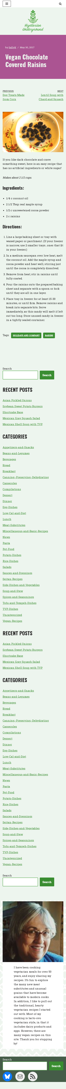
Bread (6, 465)
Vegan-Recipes (12, 621)
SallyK (12, 47)
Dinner (7, 501)
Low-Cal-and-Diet (14, 513)
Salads (7, 567)
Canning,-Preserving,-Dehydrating (26, 477)
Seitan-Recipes (13, 579)
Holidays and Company (26, 335)
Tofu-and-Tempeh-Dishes (19, 603)
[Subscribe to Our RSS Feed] (32, 1076)
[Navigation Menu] (7, 4)
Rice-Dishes (10, 561)
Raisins (49, 335)
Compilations (12, 489)
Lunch (7, 519)
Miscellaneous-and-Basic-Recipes (25, 531)
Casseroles (10, 483)
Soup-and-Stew (13, 591)
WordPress (45, 1085)
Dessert (7, 495)
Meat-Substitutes (14, 525)
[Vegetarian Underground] (33, 21)
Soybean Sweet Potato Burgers (23, 406)
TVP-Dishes (10, 609)
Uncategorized (12, 615)
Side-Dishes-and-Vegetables (21, 585)
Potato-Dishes (12, 555)
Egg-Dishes (10, 507)
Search (7, 368)
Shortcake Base (13, 412)
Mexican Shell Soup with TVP (23, 424)
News (6, 537)
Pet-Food (8, 549)
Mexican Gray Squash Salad (21, 418)
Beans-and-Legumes (16, 453)
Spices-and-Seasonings (18, 597)
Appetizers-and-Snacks (18, 447)
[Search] (60, 3)
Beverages (9, 459)
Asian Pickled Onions (17, 400)
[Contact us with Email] (20, 1076)
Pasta (6, 543)
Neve (17, 1085)
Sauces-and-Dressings (17, 573)
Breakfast (9, 471)
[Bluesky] (7, 1076)
